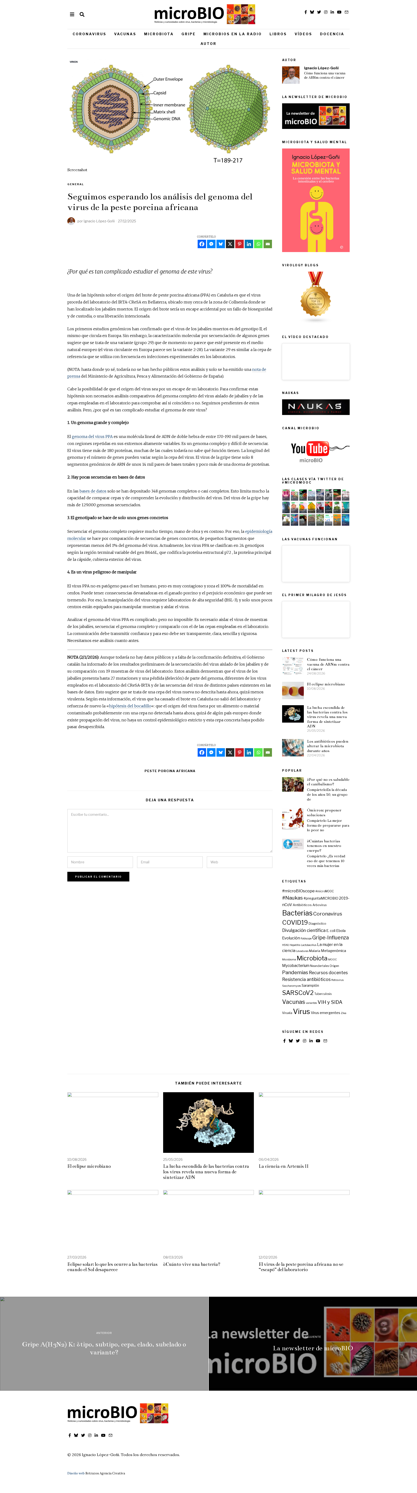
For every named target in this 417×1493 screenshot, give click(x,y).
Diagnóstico (317, 923)
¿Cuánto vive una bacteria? (191, 1264)
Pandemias (295, 972)
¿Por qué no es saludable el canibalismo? (328, 781)
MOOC (332, 959)
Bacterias (297, 913)
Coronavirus (89, 34)
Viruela (287, 1013)
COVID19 (295, 922)
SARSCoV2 (298, 992)
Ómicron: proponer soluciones (324, 812)
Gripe (188, 34)
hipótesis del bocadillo (130, 706)
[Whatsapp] (258, 244)
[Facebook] (202, 244)
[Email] (268, 244)
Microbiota (159, 34)
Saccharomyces (291, 985)
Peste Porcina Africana (170, 771)
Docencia (332, 34)
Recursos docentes (328, 972)
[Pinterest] (239, 244)
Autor (208, 44)
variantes (311, 1003)
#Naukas (292, 898)
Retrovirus (337, 980)
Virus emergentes (325, 1013)
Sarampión (310, 985)
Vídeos (303, 34)
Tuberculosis (323, 994)
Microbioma (289, 959)
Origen (334, 966)
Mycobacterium (295, 965)
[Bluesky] (220, 244)
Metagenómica (333, 951)
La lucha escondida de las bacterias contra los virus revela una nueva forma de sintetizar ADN (327, 716)
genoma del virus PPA (92, 436)
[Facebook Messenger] (211, 244)
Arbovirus (320, 905)
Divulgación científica (304, 930)
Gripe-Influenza (330, 938)
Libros (278, 34)
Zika (343, 1013)
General (75, 184)
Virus (301, 1011)
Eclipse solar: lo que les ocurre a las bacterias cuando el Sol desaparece (112, 1267)
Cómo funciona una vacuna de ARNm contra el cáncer (324, 75)
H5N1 (285, 945)
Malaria (314, 951)
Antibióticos (302, 905)
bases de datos (92, 491)
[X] (230, 244)
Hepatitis (295, 945)
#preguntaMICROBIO (321, 898)
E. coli (330, 931)
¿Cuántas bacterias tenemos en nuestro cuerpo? (324, 846)
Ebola (341, 931)
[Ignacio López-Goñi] (290, 75)
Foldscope (306, 938)
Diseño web (76, 1473)
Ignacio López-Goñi (321, 68)
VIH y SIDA (330, 1002)
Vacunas (125, 34)
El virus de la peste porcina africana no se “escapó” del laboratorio (301, 1267)
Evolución (291, 938)
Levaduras (302, 951)
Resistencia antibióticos (306, 979)
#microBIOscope (298, 890)
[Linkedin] (249, 244)
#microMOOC (324, 891)
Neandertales (319, 966)
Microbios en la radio (232, 34)
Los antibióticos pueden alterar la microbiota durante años (327, 746)
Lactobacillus (308, 945)
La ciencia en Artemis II (284, 1166)
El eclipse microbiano (326, 684)
